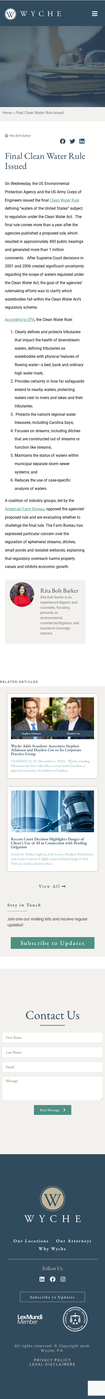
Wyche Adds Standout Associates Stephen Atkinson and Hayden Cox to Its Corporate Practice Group (46, 749)
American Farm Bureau (24, 509)
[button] (62, 141)
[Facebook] (52, 1279)
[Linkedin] (42, 1279)
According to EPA (19, 319)
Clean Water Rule (64, 200)
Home (7, 113)
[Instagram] (63, 1279)
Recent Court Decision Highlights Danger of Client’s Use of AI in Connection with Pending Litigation (49, 842)
